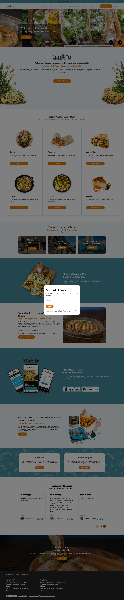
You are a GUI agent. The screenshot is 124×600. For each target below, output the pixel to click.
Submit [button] (50, 306)
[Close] (78, 286)
